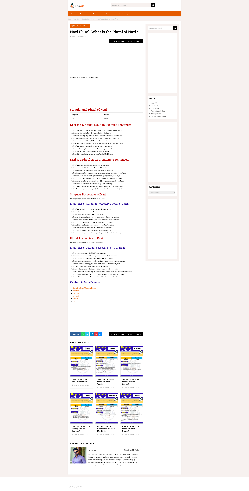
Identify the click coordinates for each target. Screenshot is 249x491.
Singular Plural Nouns (81, 26)
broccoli (76, 296)
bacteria (76, 293)
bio (74, 301)
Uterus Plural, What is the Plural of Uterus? (130, 428)
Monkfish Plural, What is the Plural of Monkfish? (106, 428)
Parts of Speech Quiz (158, 111)
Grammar (96, 14)
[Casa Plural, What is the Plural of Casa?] (81, 361)
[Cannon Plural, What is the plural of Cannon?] (81, 408)
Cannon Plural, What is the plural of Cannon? (81, 428)
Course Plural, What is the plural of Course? (130, 381)
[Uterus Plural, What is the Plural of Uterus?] (131, 408)
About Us (154, 103)
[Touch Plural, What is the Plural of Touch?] (106, 361)
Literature (108, 14)
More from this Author (132, 450)
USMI (73, 36)
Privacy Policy (156, 113)
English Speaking (122, 14)
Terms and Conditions (158, 116)
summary (76, 290)
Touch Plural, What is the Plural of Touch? (105, 381)
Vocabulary (83, 14)
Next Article (134, 41)
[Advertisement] (106, 60)
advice (75, 298)
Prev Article (118, 41)
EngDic (70, 487)
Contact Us (154, 106)
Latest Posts (155, 108)
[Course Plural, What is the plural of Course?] (131, 361)
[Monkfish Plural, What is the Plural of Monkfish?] (106, 408)
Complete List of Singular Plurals (84, 288)
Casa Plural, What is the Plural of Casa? (80, 380)
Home (72, 14)
